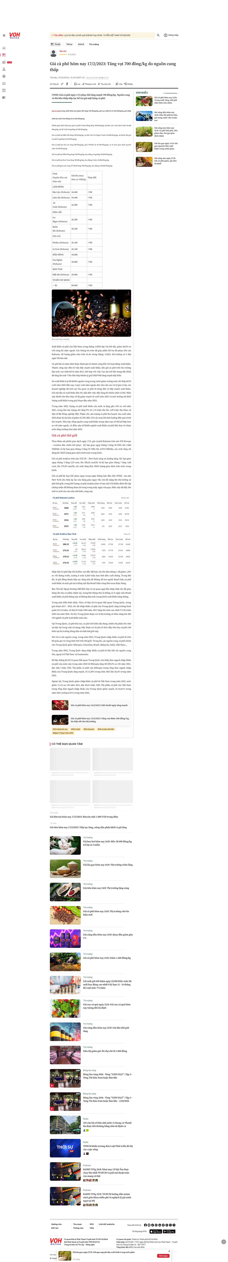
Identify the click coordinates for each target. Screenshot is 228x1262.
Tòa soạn (77, 1224)
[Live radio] (13, 62)
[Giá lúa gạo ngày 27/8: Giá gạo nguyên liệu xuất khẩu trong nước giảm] (144, 147)
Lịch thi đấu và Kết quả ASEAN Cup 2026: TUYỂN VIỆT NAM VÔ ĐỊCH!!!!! (97, 35)
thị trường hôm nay (60, 729)
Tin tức (57, 44)
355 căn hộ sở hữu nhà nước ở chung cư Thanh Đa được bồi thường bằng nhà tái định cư (107, 1124)
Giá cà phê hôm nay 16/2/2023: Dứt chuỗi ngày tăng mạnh (99, 705)
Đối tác (55, 1228)
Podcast (87, 1165)
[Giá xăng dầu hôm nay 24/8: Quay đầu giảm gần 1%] (65, 938)
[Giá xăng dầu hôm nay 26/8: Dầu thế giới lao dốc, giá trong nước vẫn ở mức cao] (144, 116)
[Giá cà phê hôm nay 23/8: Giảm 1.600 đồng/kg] (65, 962)
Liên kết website (107, 1224)
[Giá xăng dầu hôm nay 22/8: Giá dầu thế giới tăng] (65, 1031)
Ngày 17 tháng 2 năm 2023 (63, 733)
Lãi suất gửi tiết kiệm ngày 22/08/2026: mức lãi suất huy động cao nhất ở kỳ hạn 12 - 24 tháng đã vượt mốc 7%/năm (107, 984)
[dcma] (166, 1225)
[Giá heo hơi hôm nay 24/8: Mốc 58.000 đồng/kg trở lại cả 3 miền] (65, 845)
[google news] (163, 1225)
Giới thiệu (53, 1255)
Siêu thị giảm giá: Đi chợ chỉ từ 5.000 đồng (105, 1051)
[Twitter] (170, 1225)
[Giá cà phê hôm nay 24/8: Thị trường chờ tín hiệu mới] (65, 915)
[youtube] (149, 1225)
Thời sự (69, 44)
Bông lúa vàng (89, 1070)
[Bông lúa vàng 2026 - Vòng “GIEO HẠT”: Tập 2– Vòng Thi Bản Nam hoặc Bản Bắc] (65, 1078)
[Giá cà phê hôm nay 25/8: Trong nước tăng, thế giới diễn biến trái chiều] (144, 101)
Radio (85, 1119)
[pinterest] (156, 1225)
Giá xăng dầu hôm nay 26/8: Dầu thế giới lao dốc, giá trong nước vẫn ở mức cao (166, 116)
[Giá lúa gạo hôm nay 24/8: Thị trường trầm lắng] (65, 868)
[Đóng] (169, 1251)
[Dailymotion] (174, 1225)
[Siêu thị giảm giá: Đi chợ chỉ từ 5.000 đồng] (65, 1055)
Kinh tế (81, 44)
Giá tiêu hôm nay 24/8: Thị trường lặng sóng (106, 888)
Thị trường (94, 44)
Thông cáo (78, 1228)
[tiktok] (152, 1225)
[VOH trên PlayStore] (169, 1231)
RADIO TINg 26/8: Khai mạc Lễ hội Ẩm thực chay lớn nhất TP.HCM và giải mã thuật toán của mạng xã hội (106, 1173)
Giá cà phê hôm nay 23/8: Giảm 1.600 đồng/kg (107, 958)
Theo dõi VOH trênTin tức (97, 78)
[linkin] (159, 1225)
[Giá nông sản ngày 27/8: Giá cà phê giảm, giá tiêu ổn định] (144, 162)
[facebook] (67, 84)
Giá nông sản (89, 729)
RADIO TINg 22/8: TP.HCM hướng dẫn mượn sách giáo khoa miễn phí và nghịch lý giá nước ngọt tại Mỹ (107, 1197)
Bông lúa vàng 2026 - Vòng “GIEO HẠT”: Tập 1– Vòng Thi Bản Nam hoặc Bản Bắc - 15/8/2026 (107, 1099)
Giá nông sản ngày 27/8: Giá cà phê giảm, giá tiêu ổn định (165, 161)
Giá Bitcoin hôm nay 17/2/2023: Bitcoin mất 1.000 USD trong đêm (84, 816)
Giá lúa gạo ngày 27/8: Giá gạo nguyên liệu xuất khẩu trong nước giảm (166, 146)
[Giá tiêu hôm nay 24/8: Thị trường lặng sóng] (65, 892)
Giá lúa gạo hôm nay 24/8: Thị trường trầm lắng (108, 864)
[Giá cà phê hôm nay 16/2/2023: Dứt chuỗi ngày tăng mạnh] (60, 705)
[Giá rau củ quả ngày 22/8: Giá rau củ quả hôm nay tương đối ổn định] (65, 1008)
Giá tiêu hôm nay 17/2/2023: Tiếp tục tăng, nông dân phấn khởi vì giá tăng (88, 827)
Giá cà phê (56, 111)
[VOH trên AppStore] (156, 1231)
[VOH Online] (56, 1242)
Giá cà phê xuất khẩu (106, 729)
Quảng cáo (56, 1224)
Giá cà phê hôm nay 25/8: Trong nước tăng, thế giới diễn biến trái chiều (165, 100)
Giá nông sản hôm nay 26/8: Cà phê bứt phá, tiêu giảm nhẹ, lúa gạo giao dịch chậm (166, 132)
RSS (92, 1224)
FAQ (92, 1228)
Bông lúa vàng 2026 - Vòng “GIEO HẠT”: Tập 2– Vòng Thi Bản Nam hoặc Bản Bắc (107, 1076)
